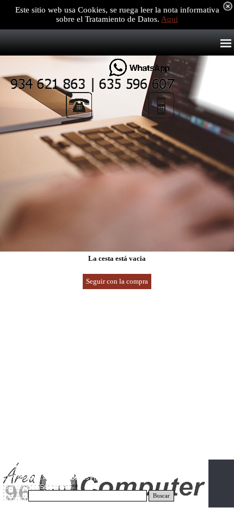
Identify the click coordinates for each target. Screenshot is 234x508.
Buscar (161, 496)
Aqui (169, 19)
